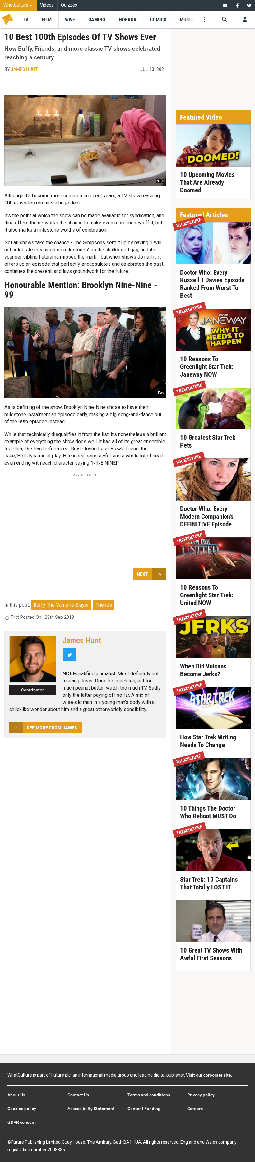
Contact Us (78, 1094)
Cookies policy (21, 1108)
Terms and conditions (149, 1094)
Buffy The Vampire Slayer (61, 605)
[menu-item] (25, 19)
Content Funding (144, 1108)
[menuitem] (18, 5)
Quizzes (69, 5)
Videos (47, 5)
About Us (16, 1094)
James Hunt (24, 69)
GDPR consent (21, 1122)
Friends (103, 605)
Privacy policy (201, 1094)
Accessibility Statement (90, 1108)
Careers (195, 1108)
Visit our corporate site (208, 1074)
